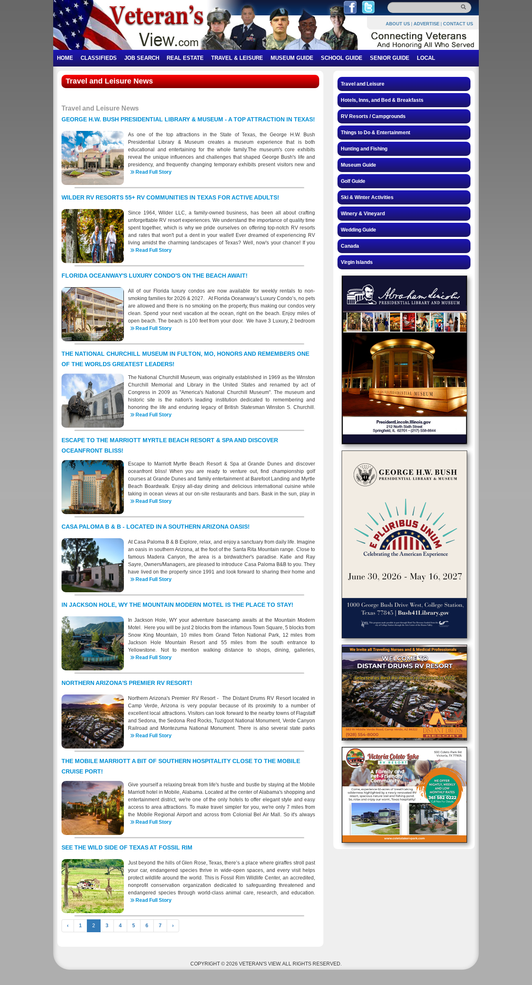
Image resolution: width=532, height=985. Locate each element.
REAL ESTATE (185, 58)
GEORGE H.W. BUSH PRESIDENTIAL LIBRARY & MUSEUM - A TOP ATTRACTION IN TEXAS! (188, 119)
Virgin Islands (357, 262)
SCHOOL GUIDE (341, 58)
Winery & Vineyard (363, 214)
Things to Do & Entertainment (375, 132)
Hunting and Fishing (364, 149)
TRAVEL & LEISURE (237, 58)
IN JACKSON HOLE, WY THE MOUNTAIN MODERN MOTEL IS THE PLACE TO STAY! (177, 604)
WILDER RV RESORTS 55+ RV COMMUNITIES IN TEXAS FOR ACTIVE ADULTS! (170, 197)
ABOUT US (398, 23)
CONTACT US (458, 23)
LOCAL (426, 58)
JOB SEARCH (141, 58)
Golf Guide (353, 181)
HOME (65, 58)
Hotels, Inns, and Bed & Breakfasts (382, 100)
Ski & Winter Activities (367, 197)
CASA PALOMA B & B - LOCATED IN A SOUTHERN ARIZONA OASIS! (156, 526)
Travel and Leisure (362, 84)
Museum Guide (358, 165)
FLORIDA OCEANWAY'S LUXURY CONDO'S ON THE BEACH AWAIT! (155, 275)
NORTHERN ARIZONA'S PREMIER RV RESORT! (127, 683)
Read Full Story (153, 172)
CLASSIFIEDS (99, 58)
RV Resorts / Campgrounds (373, 116)
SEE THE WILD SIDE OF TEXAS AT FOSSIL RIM (127, 847)
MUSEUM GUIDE (292, 58)
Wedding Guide (358, 230)
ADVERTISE (426, 23)
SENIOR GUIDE (389, 58)
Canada (350, 246)
